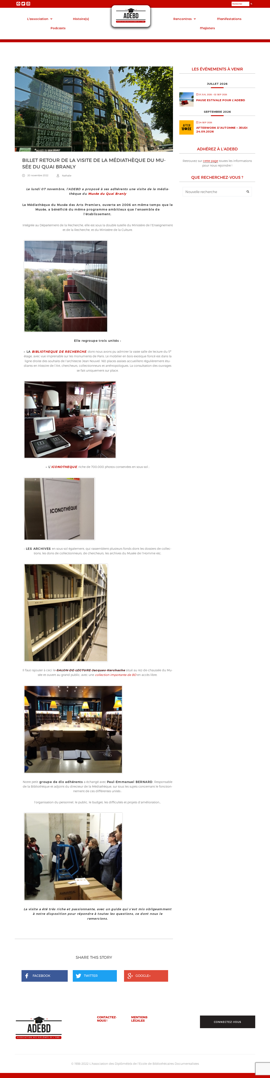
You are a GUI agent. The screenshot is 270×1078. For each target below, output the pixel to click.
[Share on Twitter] (96, 976)
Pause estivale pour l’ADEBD (220, 100)
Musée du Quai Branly (107, 193)
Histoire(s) (81, 19)
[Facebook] (18, 4)
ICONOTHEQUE (64, 467)
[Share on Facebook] (45, 976)
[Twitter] (23, 4)
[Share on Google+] (147, 976)
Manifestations (229, 19)
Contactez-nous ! (107, 1018)
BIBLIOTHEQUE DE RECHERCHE (59, 351)
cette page (210, 161)
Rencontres (182, 19)
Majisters (207, 28)
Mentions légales (139, 1018)
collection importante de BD (115, 675)
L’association (37, 19)
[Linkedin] (28, 4)
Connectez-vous (227, 1021)
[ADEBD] (39, 1027)
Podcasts (58, 28)
